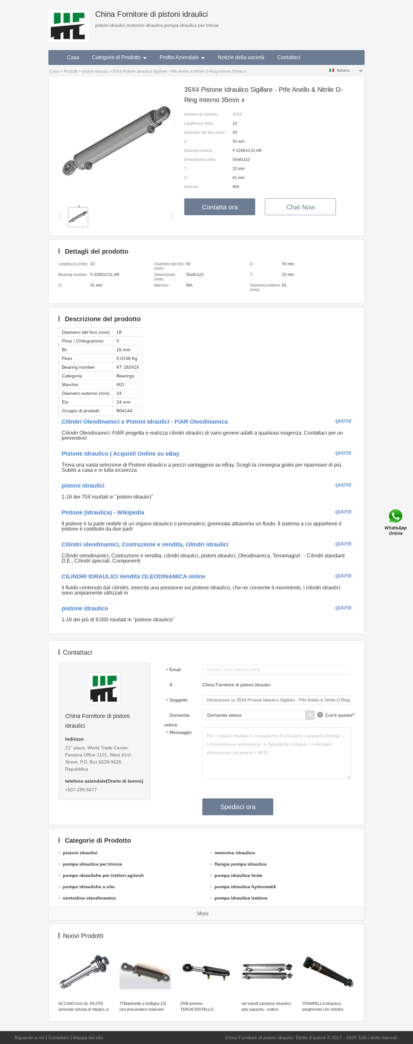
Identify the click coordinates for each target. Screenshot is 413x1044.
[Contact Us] (396, 522)
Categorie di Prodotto (116, 57)
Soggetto (177, 700)
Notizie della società (241, 57)
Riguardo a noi (30, 1037)
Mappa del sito (88, 1037)
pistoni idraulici (95, 71)
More (203, 913)
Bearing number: (199, 150)
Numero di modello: (201, 114)
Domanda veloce (176, 719)
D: (186, 177)
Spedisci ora (238, 806)
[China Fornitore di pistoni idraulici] (68, 21)
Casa (73, 57)
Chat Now (301, 207)
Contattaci (288, 57)
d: (185, 141)
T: (185, 168)
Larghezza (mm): (199, 123)
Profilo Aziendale (179, 57)
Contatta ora (220, 207)
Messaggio (179, 732)
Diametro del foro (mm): (205, 132)
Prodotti (70, 71)
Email (173, 670)
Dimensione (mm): (200, 159)
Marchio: (191, 187)
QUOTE (343, 421)
